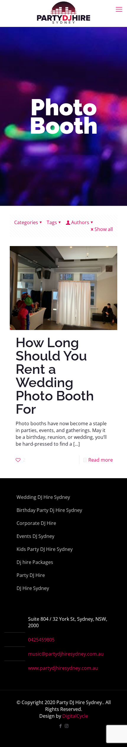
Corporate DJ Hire (36, 523)
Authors (80, 222)
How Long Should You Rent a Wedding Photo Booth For (55, 376)
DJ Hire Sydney (33, 588)
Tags (52, 222)
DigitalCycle (75, 716)
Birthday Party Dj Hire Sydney (49, 510)
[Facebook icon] (60, 726)
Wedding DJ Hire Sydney (43, 497)
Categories (26, 222)
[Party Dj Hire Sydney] (63, 8)
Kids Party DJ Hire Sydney (45, 549)
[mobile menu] (119, 9)
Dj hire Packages (35, 562)
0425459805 (41, 639)
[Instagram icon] (66, 726)
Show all (104, 229)
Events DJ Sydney (35, 536)
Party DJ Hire (31, 575)
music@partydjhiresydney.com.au (66, 654)
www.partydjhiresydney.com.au (63, 668)
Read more (100, 460)
